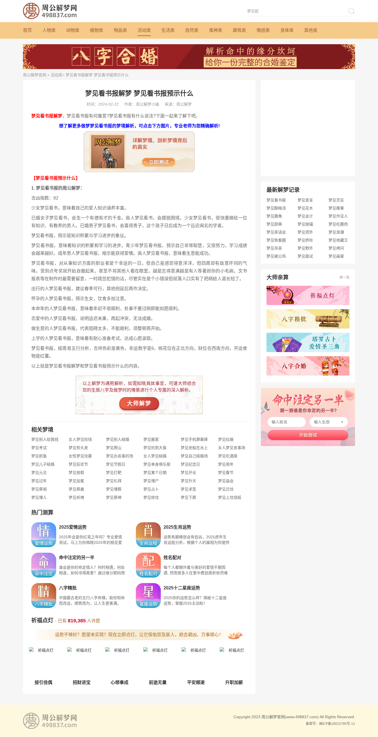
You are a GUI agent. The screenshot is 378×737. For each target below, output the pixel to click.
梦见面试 (305, 256)
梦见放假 (76, 472)
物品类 (120, 30)
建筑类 (239, 30)
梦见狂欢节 (78, 464)
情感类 (263, 30)
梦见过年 (39, 481)
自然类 (191, 30)
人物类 (49, 30)
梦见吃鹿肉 (338, 224)
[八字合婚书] (307, 366)
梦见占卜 (151, 489)
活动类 (144, 30)
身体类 (287, 30)
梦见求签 (188, 489)
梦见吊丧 (274, 248)
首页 (27, 30)
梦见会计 (305, 216)
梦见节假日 (115, 464)
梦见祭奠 (76, 489)
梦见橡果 (336, 208)
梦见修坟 (151, 497)
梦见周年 (226, 464)
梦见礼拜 (113, 481)
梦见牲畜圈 (276, 240)
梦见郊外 (305, 232)
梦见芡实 (336, 200)
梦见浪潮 (336, 232)
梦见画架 (336, 256)
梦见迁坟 (226, 489)
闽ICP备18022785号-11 (337, 724)
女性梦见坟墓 (80, 456)
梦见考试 (39, 447)
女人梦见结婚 (155, 456)
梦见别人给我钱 (44, 439)
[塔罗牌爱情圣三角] (307, 342)
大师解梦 (139, 403)
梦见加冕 (76, 481)
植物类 (96, 30)
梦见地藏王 (338, 240)
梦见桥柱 (305, 240)
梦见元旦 (39, 472)
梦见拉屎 (226, 439)
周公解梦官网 (34, 75)
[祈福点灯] (307, 295)
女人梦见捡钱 (80, 439)
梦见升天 (188, 481)
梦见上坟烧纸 (229, 497)
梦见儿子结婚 (43, 464)
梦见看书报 (276, 200)
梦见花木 (305, 208)
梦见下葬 (188, 497)
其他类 (310, 30)
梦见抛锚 (305, 224)
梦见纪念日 (190, 464)
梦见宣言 (305, 200)
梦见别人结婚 (117, 439)
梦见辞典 (274, 224)
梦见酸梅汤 (276, 208)
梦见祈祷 (76, 497)
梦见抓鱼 (39, 456)
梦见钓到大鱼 (155, 447)
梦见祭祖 (39, 489)
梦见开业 (188, 472)
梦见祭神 (113, 497)
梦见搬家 (151, 439)
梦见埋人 (39, 497)
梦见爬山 (113, 447)
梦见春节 (226, 472)
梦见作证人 (338, 216)
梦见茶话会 (276, 232)
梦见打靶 (113, 472)
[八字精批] (307, 319)
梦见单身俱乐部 (156, 464)
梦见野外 (305, 248)
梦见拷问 (336, 248)
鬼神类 (215, 30)
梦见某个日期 (155, 472)
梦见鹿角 (274, 216)
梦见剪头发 (78, 447)
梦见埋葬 (113, 489)
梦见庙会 (226, 481)
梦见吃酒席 (227, 456)
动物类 (72, 30)
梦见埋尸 (151, 481)
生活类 (168, 30)
